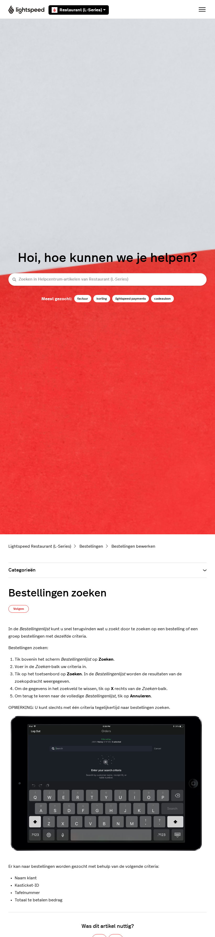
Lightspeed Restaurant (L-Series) (39, 546)
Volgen (18, 608)
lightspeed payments (130, 298)
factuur (82, 298)
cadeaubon (162, 298)
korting (101, 298)
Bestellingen (91, 546)
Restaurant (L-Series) (81, 10)
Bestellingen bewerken (133, 546)
